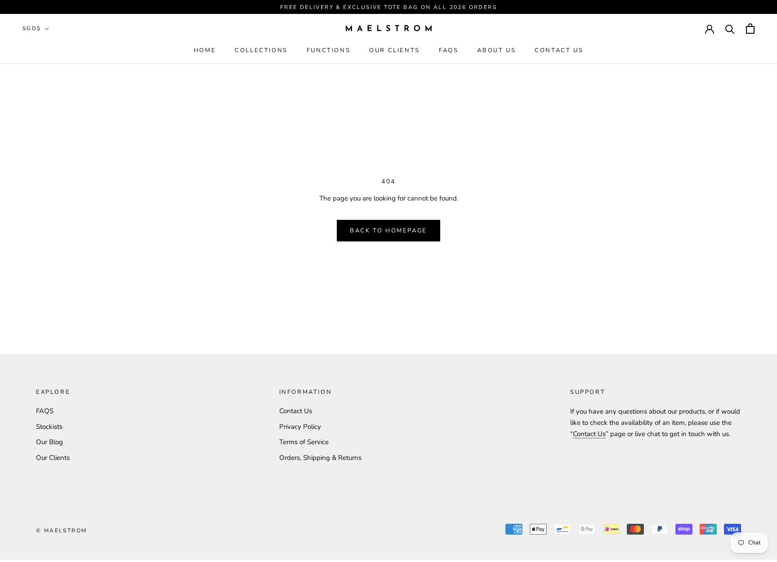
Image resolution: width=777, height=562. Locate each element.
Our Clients (394, 50)
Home (205, 50)
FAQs (448, 50)
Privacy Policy (300, 426)
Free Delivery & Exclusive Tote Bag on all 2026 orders (388, 7)
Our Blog (49, 441)
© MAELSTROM (61, 530)
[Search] (730, 28)
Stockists (49, 426)
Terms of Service (304, 441)
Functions (328, 50)
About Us (496, 50)
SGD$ (31, 28)
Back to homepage (388, 231)
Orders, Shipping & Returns (320, 457)
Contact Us (559, 50)
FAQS (45, 410)
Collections (261, 50)
